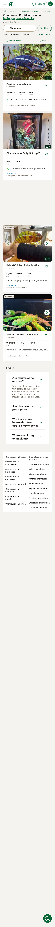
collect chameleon (38, 507)
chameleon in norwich (12, 497)
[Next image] (47, 243)
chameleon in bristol (15, 457)
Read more (44, 34)
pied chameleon (36, 483)
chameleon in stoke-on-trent (39, 458)
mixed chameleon (37, 474)
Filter (46, 28)
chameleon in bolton (15, 504)
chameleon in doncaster (12, 478)
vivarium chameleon (38, 498)
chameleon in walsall (39, 464)
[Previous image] (8, 243)
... (41, 11)
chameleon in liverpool (12, 490)
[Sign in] (50, 3)
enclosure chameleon (39, 503)
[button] (27, 243)
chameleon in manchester (12, 463)
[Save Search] (47, 918)
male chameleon (37, 469)
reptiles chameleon (38, 488)
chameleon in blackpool (12, 470)
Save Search (15, 40)
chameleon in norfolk (15, 484)
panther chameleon (38, 479)
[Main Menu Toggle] (4, 4)
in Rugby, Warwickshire (18, 18)
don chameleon (36, 493)
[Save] (46, 85)
